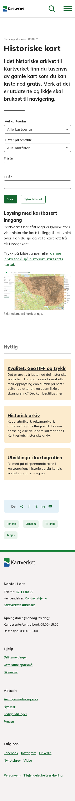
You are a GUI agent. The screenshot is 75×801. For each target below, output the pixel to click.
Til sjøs (11, 535)
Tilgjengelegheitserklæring (43, 775)
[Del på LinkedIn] (43, 506)
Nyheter (9, 707)
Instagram (28, 753)
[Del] (22, 506)
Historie (11, 523)
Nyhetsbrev (12, 760)
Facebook (11, 753)
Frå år (8, 158)
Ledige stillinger (15, 714)
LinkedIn (45, 753)
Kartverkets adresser (19, 605)
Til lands (50, 523)
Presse (9, 722)
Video (28, 760)
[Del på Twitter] (36, 506)
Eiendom (31, 523)
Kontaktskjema (36, 598)
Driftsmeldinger (15, 657)
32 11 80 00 (24, 592)
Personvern (12, 775)
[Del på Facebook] (29, 506)
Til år (8, 177)
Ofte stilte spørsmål (18, 665)
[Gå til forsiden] (15, 9)
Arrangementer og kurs (21, 699)
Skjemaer (11, 672)
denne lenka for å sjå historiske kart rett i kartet (33, 259)
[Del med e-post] (50, 506)
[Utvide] (68, 8)
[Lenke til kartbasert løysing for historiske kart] (37, 291)
